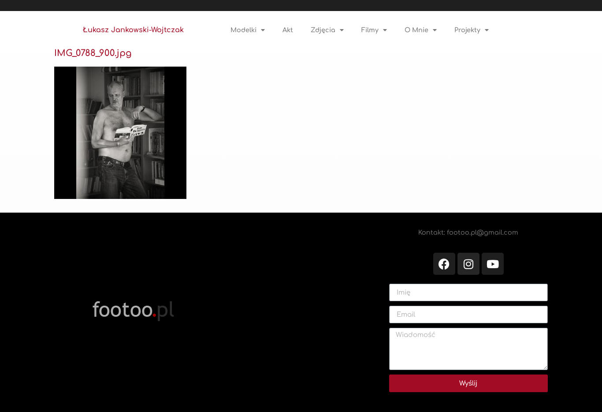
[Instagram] (468, 264)
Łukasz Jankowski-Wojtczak (133, 30)
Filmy (370, 30)
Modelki (243, 30)
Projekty (467, 30)
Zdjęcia (323, 30)
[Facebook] (444, 264)
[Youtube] (493, 264)
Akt (287, 30)
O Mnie (416, 30)
